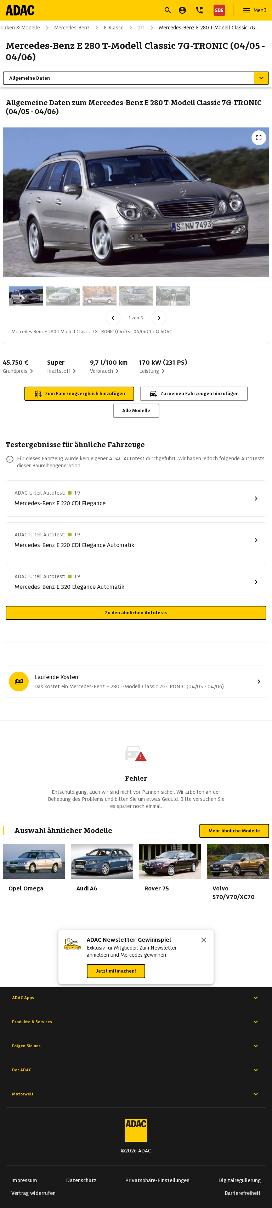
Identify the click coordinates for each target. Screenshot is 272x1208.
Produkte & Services (32, 1021)
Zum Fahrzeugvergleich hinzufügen (85, 394)
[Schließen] (203, 941)
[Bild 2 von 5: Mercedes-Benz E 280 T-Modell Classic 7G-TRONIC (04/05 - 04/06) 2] (63, 296)
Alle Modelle (136, 411)
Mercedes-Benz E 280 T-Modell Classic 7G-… (210, 27)
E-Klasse (114, 27)
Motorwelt (23, 1094)
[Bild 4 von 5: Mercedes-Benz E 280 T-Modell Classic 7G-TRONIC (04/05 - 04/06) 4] (136, 296)
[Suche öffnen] (168, 10)
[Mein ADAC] (182, 10)
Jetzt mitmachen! (116, 971)
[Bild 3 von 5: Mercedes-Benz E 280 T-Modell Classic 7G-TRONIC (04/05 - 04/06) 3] (100, 296)
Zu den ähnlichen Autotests (136, 613)
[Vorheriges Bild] (113, 317)
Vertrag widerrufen (33, 1193)
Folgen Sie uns (26, 1045)
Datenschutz (81, 1180)
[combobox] (127, 11)
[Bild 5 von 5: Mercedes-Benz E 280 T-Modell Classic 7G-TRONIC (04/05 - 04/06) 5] (173, 296)
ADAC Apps (23, 997)
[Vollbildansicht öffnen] (258, 137)
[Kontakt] (199, 10)
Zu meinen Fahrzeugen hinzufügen (199, 394)
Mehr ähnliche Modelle (234, 831)
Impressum (24, 1180)
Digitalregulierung (240, 1180)
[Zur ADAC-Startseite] (20, 10)
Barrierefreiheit (243, 1193)
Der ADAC (21, 1069)
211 (141, 27)
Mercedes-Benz (72, 27)
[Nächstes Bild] (159, 317)
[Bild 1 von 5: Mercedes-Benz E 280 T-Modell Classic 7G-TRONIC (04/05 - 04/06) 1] (26, 296)
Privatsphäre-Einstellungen (157, 1180)
